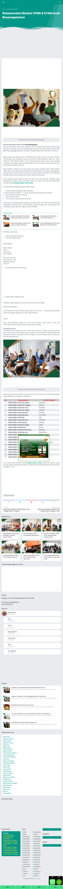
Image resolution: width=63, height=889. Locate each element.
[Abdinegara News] (31, 2)
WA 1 (8, 887)
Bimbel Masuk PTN (26, 843)
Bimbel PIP (37, 843)
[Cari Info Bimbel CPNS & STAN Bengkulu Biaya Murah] (31, 525)
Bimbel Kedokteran (37, 841)
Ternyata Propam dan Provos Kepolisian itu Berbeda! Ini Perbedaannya (31, 713)
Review (36, 869)
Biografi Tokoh (26, 859)
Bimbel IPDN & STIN (37, 839)
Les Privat (36, 864)
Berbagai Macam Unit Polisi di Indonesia (22, 705)
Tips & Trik (36, 873)
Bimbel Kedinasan (26, 841)
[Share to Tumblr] (54, 502)
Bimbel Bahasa (37, 836)
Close (47, 436)
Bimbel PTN (37, 848)
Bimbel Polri (26, 846)
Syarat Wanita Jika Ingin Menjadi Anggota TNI (23, 722)
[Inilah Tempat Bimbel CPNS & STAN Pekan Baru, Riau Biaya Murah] (36, 224)
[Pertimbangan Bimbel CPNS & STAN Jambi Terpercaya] (36, 217)
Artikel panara (37, 832)
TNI (24, 875)
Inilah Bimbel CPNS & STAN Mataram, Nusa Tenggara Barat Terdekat (16, 510)
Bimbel (36, 834)
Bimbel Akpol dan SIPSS (26, 836)
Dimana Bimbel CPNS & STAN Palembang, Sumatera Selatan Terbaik (11, 535)
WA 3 (39, 887)
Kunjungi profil (11, 614)
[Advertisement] (31, 44)
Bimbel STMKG (26, 852)
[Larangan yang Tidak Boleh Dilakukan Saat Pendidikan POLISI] (7, 690)
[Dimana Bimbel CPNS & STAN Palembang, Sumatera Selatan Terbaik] (11, 525)
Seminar (25, 871)
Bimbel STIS (37, 850)
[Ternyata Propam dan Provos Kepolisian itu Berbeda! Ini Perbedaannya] (7, 716)
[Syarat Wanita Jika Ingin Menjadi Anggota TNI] (7, 725)
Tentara (25, 873)
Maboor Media (37, 878)
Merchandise (26, 866)
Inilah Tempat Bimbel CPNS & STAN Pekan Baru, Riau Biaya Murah (50, 224)
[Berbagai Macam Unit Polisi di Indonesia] (7, 707)
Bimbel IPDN (26, 839)
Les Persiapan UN (26, 864)
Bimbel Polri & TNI (37, 846)
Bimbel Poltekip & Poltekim (26, 848)
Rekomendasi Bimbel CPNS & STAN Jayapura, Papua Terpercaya (20, 224)
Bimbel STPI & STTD (37, 852)
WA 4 (55, 887)
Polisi (24, 869)
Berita (24, 834)
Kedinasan (26, 862)
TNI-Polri (36, 875)
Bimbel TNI (37, 857)
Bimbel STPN (26, 855)
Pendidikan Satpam (37, 866)
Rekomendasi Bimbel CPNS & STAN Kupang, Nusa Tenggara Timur (49, 510)
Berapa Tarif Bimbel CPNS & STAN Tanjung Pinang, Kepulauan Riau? (20, 217)
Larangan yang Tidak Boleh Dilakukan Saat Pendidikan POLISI (28, 687)
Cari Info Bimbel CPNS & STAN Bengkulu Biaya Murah (31, 534)
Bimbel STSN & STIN (37, 855)
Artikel (25, 832)
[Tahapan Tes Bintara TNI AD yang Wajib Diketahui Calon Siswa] (7, 698)
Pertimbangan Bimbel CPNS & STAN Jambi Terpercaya (48, 217)
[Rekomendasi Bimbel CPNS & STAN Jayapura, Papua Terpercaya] (6, 224)
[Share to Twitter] (20, 502)
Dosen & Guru (37, 859)
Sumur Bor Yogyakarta (37, 871)
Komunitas (37, 862)
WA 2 (23, 887)
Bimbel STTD (26, 857)
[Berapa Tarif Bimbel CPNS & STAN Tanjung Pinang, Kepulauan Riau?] (6, 217)
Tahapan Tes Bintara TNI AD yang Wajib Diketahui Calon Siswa (28, 696)
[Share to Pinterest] (31, 502)
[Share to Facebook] (9, 502)
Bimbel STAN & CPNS (9, 495)
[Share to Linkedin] (42, 502)
